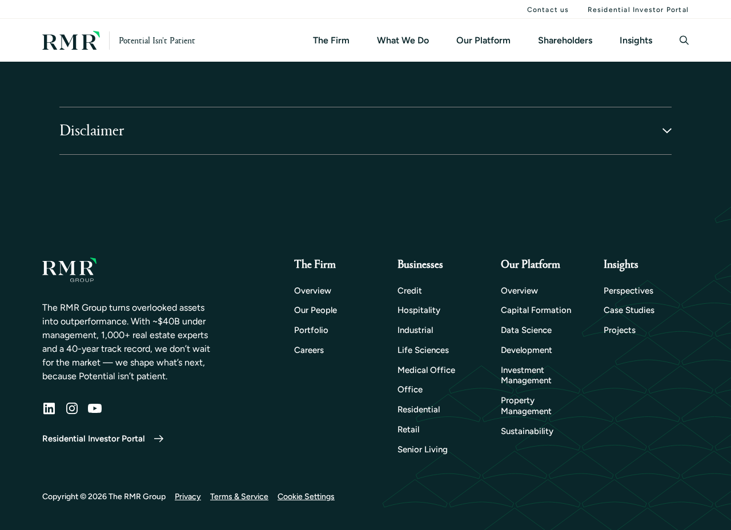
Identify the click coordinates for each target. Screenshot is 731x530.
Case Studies (629, 310)
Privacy (188, 496)
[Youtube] (95, 408)
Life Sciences (423, 350)
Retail (408, 429)
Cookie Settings (306, 496)
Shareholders (565, 40)
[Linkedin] (49, 408)
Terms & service (239, 496)
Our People (315, 310)
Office (410, 389)
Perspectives (628, 291)
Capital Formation (536, 310)
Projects (620, 330)
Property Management (526, 405)
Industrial (415, 330)
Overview (312, 291)
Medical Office (426, 370)
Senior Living (422, 449)
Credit (409, 291)
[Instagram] (72, 408)
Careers (309, 350)
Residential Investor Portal (638, 10)
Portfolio (311, 330)
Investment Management (526, 375)
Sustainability (527, 431)
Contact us (548, 10)
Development (526, 350)
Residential (418, 409)
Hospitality (418, 310)
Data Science (526, 330)
